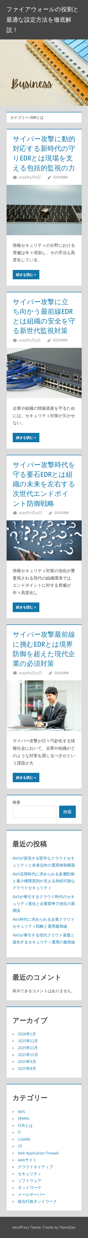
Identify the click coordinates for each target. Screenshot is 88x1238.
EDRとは (25, 1125)
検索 (16, 802)
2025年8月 (27, 1068)
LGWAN (24, 1139)
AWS (21, 1111)
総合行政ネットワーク (37, 1201)
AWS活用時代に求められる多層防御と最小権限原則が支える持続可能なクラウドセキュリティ (43, 880)
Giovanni (60, 177)
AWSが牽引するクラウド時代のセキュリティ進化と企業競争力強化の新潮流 (43, 903)
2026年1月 (27, 1033)
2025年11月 (28, 1047)
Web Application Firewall (38, 1152)
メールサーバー (31, 1194)
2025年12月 (28, 1040)
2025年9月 (27, 1061)
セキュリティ (29, 1173)
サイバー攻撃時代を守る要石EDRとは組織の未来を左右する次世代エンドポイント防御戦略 (44, 484)
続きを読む (24, 274)
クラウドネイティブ (35, 1166)
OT (20, 1146)
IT (19, 1132)
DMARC (24, 1118)
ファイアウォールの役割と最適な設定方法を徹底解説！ (42, 20)
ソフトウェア (29, 1180)
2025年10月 (28, 1054)
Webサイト (27, 1159)
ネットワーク (29, 1187)
